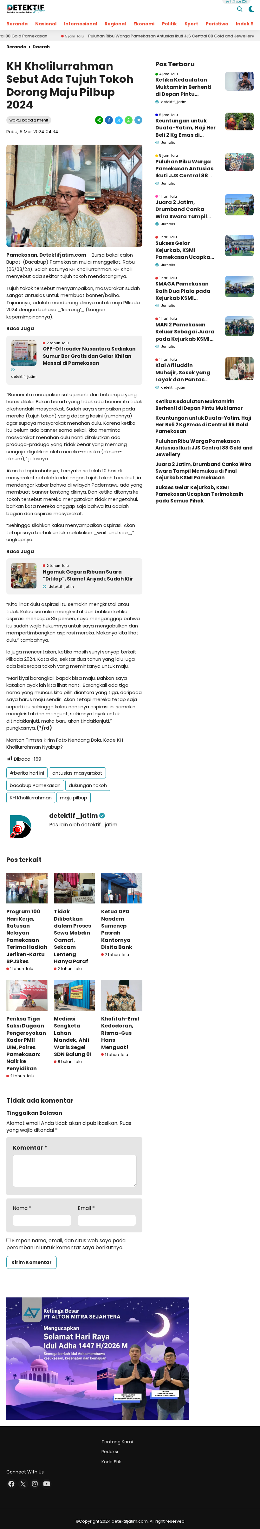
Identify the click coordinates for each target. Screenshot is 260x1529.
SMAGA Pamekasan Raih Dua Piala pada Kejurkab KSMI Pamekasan (183, 291)
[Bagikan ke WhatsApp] (128, 120)
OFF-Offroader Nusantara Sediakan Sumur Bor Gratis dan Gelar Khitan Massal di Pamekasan (89, 355)
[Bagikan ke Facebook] (109, 120)
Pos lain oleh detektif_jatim (83, 824)
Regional (115, 24)
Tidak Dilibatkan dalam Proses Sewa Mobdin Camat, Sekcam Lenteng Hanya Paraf (72, 936)
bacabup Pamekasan (35, 785)
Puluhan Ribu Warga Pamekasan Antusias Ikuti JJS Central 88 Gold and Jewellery (139, 36)
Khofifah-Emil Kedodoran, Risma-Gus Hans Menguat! (120, 1033)
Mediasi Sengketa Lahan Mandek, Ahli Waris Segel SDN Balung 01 (73, 1036)
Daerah (41, 47)
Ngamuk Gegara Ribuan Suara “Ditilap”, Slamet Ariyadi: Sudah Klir (88, 575)
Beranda (17, 24)
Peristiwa (217, 24)
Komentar (30, 1148)
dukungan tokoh (88, 785)
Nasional (45, 24)
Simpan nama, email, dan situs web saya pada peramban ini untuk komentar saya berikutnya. (66, 1244)
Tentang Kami (117, 1442)
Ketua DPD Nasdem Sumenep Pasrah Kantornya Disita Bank (116, 929)
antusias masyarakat (77, 773)
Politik (169, 24)
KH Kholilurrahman (31, 797)
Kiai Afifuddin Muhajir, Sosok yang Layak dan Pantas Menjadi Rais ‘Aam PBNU (182, 372)
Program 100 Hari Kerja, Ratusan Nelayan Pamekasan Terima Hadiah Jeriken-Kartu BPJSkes (26, 936)
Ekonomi (143, 24)
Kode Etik (111, 1462)
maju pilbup (73, 797)
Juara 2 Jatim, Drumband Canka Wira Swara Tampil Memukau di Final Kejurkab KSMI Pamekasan (181, 209)
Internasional (80, 24)
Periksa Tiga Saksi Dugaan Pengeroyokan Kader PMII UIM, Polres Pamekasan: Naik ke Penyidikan (26, 1043)
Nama (22, 1208)
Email (86, 1208)
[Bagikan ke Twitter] (119, 120)
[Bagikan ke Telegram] (137, 120)
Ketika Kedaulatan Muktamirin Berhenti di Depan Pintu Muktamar (183, 87)
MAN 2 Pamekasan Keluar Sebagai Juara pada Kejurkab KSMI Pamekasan (184, 332)
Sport (191, 24)
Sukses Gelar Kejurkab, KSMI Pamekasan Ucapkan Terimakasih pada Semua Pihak (184, 250)
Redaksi (109, 1451)
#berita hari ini (27, 773)
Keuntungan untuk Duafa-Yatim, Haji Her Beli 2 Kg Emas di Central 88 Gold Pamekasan (185, 128)
